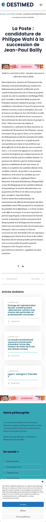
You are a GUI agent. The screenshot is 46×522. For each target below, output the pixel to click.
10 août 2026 (13, 372)
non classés (10, 14)
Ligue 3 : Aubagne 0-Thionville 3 (22, 376)
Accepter (23, 504)
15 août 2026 (13, 303)
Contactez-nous (12, 474)
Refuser (23, 511)
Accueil (2, 14)
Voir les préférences (23, 517)
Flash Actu (15, 322)
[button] (43, 482)
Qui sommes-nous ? (14, 468)
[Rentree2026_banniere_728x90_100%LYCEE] (23, 399)
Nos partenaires (12, 462)
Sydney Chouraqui (10, 438)
